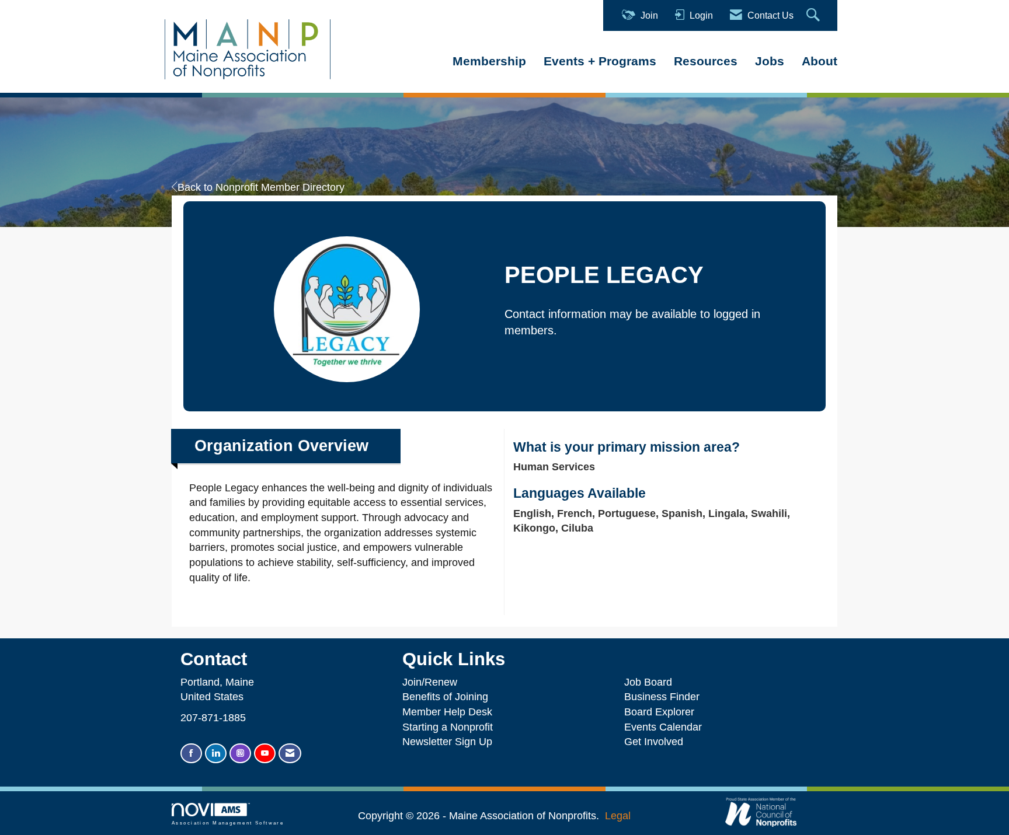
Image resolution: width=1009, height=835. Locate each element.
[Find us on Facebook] (191, 753)
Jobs (769, 61)
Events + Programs (600, 61)
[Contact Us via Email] (290, 753)
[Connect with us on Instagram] (240, 753)
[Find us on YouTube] (265, 753)
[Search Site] (814, 15)
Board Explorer (659, 712)
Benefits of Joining (445, 697)
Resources (705, 61)
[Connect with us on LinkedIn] (216, 753)
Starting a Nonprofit (447, 727)
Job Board (651, 682)
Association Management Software (228, 823)
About (819, 61)
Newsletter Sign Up (447, 741)
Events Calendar (663, 727)
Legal (618, 816)
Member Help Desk (447, 712)
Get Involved (653, 741)
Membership (489, 61)
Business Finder (664, 697)
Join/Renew (429, 682)
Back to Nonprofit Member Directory (261, 187)
